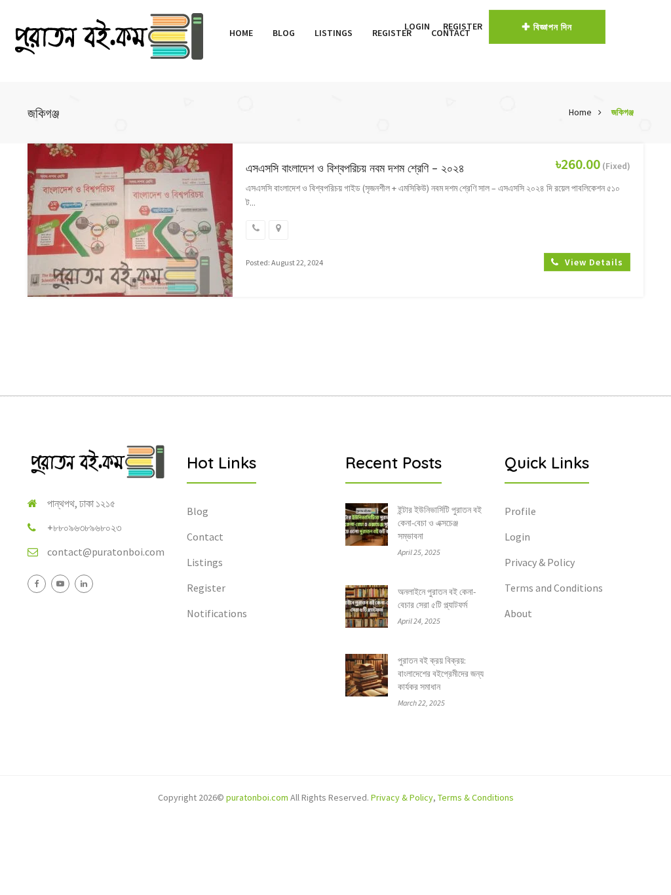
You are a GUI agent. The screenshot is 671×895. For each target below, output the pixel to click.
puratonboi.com (257, 797)
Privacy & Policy (540, 562)
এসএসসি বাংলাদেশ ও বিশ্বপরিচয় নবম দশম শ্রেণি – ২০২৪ (355, 168)
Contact (205, 536)
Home (241, 33)
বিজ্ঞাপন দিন (552, 27)
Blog (284, 33)
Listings (334, 33)
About (518, 613)
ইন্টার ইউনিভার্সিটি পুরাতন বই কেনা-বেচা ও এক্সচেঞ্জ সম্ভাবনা (440, 523)
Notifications (217, 613)
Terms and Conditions (554, 587)
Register (462, 26)
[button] (391, 26)
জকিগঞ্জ (622, 112)
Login (417, 26)
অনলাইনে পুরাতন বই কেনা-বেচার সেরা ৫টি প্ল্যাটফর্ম (437, 598)
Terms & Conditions (476, 797)
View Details (592, 262)
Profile (520, 511)
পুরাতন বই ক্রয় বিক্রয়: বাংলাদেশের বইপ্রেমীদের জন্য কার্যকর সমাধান (441, 674)
